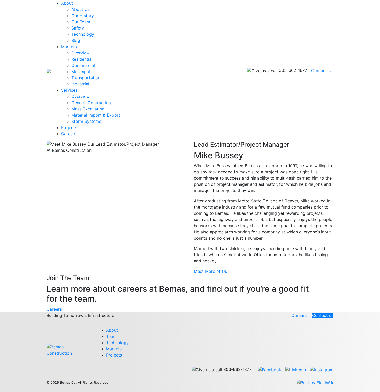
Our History (82, 15)
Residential (82, 59)
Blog (75, 40)
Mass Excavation (87, 108)
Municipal (80, 71)
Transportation (85, 77)
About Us (80, 9)
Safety (77, 28)
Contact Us (322, 70)
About (67, 3)
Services (69, 90)
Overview (80, 52)
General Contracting (91, 102)
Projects (69, 127)
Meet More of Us (210, 271)
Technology (82, 34)
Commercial (83, 65)
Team (111, 336)
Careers (68, 133)
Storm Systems (86, 121)
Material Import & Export (95, 115)
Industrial (80, 84)
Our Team (80, 21)
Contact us (322, 315)
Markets (69, 46)
